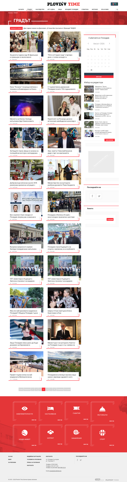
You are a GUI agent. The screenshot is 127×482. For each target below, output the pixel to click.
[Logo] (63, 3)
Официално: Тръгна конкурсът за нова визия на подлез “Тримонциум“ (103, 88)
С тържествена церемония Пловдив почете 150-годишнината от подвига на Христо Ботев (61, 88)
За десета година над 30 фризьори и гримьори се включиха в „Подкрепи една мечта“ (24, 56)
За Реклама (12, 462)
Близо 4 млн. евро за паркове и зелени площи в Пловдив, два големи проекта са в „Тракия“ (103, 123)
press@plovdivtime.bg (55, 471)
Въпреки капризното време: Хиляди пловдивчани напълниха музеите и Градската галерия (23, 248)
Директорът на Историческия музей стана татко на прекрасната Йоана (103, 97)
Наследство (40, 9)
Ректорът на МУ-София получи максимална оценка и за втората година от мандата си (103, 132)
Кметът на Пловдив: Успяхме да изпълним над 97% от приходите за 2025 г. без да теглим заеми (103, 114)
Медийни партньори (34, 456)
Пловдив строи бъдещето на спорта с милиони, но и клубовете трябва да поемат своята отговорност (61, 248)
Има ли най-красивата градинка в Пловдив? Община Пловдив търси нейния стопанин (24, 312)
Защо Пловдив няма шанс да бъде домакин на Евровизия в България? (24, 344)
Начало (21, 9)
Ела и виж (105, 9)
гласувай (110, 219)
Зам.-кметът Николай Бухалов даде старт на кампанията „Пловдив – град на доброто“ (60, 152)
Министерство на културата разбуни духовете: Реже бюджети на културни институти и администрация (61, 184)
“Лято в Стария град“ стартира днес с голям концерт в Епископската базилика (60, 56)
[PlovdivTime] (100, 479)
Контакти (30, 465)
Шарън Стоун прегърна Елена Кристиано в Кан (60, 312)
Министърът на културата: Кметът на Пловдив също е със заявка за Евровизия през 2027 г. (61, 344)
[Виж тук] (24, 411)
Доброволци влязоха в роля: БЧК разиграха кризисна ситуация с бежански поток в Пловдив (23, 184)
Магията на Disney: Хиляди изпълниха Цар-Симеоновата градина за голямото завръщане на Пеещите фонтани (23, 120)
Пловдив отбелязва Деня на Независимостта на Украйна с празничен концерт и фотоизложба (103, 106)
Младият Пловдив (71, 9)
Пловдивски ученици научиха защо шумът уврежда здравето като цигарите (62, 376)
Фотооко (95, 9)
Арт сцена (51, 9)
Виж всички (109, 140)
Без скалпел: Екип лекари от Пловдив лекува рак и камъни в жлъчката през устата (23, 216)
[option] (70, 28)
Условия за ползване (34, 459)
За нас (10, 456)
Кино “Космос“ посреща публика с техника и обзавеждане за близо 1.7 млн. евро (24, 88)
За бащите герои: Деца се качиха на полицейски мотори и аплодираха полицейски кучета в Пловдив (24, 152)
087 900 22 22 (62, 467)
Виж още (99, 76)
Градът (29, 9)
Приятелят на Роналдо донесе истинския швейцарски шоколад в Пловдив (62, 120)
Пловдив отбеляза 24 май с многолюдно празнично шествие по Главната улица (61, 216)
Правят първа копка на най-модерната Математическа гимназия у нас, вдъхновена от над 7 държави (24, 376)
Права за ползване (33, 462)
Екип (9, 459)
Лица (60, 9)
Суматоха (85, 9)
